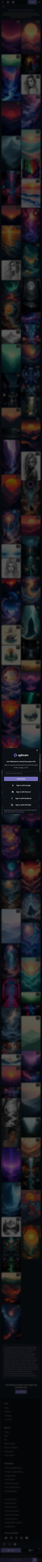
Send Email (21, 779)
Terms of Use (7, 812)
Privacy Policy (20, 812)
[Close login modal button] (37, 750)
